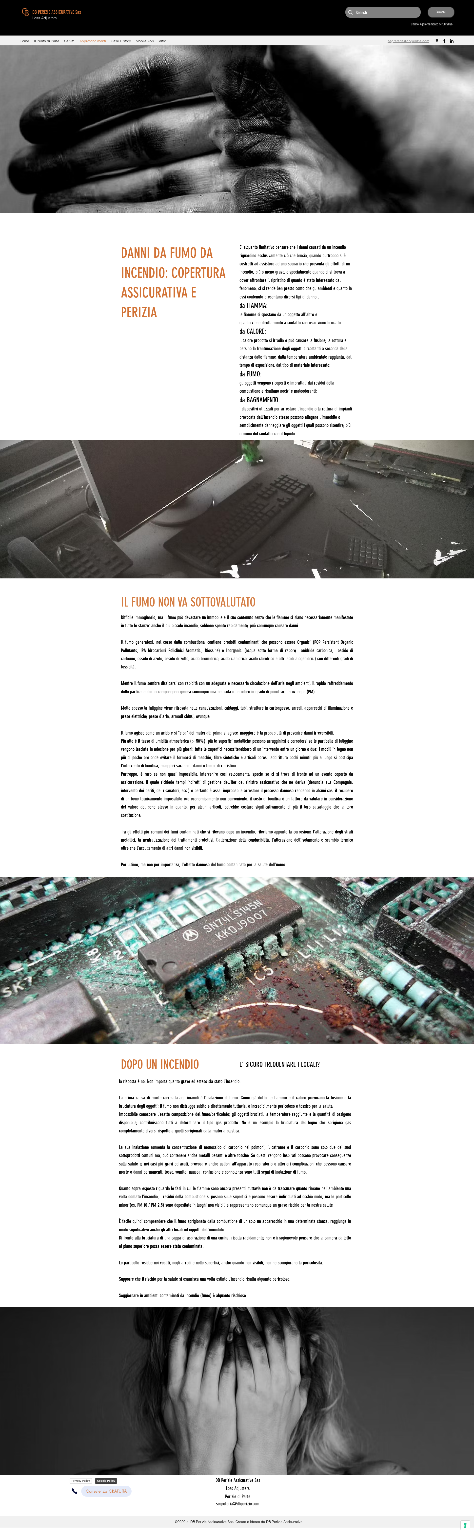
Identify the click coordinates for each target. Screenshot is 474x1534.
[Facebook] (444, 40)
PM (310, 692)
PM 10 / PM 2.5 (150, 1205)
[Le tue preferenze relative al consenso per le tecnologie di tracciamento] (465, 1525)
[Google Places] (436, 40)
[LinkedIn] (451, 40)
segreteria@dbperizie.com (408, 41)
